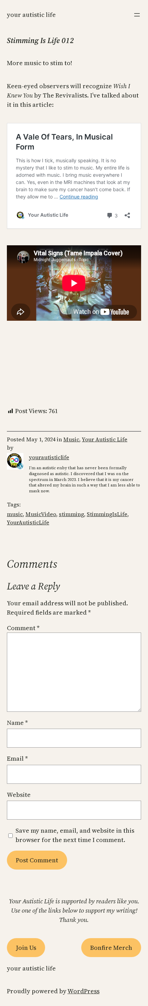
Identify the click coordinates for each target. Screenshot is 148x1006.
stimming (71, 514)
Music (71, 439)
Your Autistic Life (31, 14)
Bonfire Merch (111, 947)
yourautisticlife (49, 457)
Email (17, 758)
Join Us (26, 947)
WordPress (83, 991)
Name (17, 722)
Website (19, 794)
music (15, 514)
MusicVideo (40, 514)
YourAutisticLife (28, 522)
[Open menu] (137, 15)
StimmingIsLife (107, 514)
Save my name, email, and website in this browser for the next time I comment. (74, 835)
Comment (23, 628)
